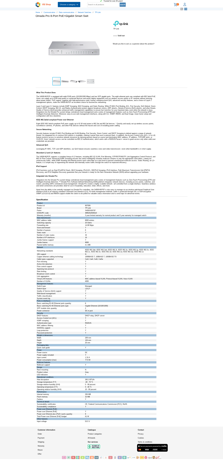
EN (186, 9)
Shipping (41, 442)
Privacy (141, 434)
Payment (41, 438)
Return (40, 450)
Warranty (41, 446)
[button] (109, 22)
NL (182, 9)
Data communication (66, 12)
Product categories (95, 434)
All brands (91, 438)
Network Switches (84, 12)
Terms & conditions (145, 442)
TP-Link (98, 12)
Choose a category (68, 4)
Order (40, 434)
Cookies (141, 438)
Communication (49, 12)
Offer (39, 454)
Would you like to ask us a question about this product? (133, 44)
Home (38, 12)
